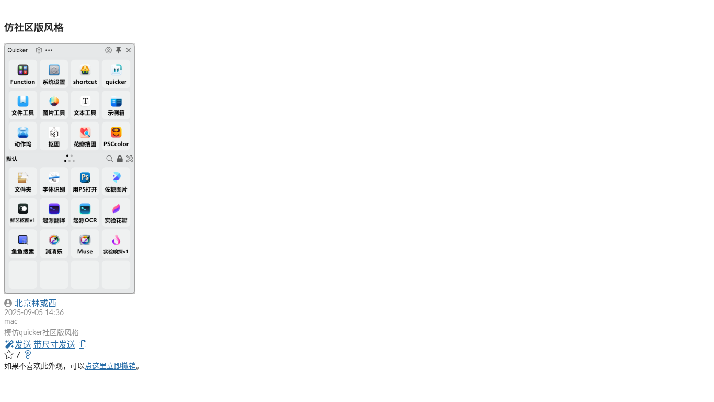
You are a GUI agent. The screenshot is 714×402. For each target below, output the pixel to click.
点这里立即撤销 (110, 366)
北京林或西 (35, 303)
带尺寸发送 (54, 345)
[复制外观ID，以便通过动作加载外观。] (82, 345)
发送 (23, 345)
